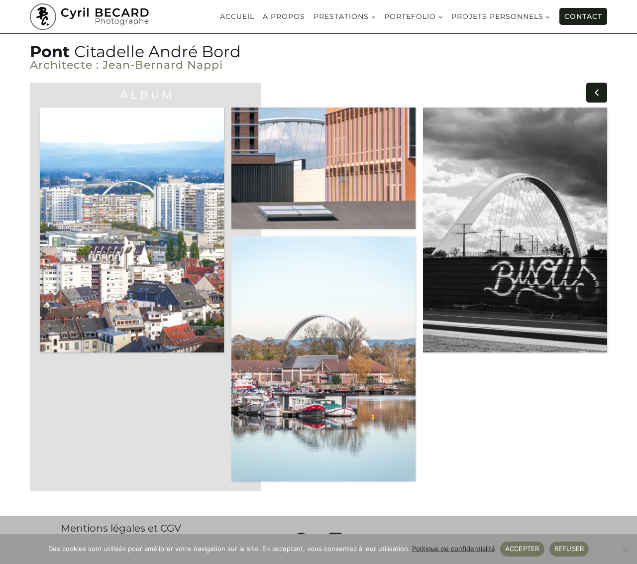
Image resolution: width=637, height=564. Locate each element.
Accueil (237, 16)
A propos (284, 16)
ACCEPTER (522, 549)
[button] (596, 93)
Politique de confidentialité (453, 549)
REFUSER (569, 549)
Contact (583, 16)
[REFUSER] (625, 549)
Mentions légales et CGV (121, 528)
